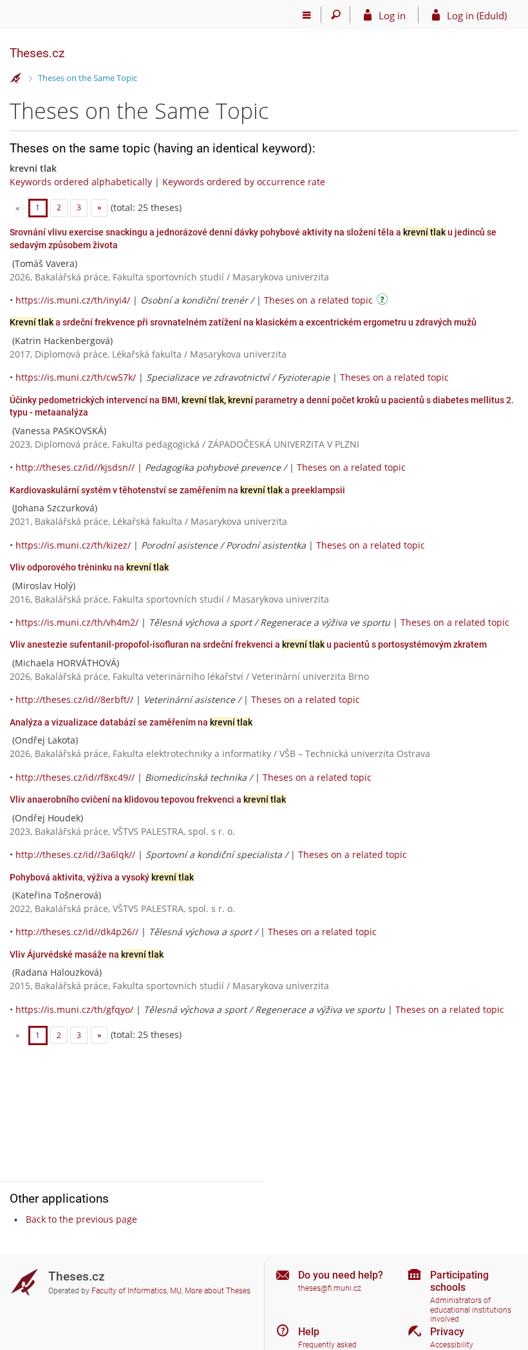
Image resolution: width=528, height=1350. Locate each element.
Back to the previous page (81, 1219)
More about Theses (217, 1290)
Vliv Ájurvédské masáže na (87, 954)
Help (308, 1332)
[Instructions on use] (384, 301)
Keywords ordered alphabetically (81, 182)
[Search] (335, 14)
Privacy (447, 1332)
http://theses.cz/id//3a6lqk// (75, 854)
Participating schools (459, 1281)
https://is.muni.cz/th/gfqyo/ (74, 1009)
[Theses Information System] (16, 78)
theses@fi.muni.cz (329, 1288)
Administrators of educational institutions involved (470, 1310)
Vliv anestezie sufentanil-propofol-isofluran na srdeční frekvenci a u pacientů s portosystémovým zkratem (248, 644)
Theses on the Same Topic (87, 78)
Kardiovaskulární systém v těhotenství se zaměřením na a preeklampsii (177, 490)
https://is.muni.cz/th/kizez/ (73, 545)
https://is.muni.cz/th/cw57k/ (75, 377)
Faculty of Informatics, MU (136, 1290)
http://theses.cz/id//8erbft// (74, 699)
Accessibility (451, 1344)
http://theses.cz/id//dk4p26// (76, 932)
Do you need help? (340, 1275)
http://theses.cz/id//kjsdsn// (75, 467)
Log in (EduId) (477, 15)
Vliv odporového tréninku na (89, 567)
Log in (392, 15)
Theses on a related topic (318, 300)
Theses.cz (37, 53)
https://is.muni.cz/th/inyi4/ (72, 300)
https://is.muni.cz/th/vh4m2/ (76, 622)
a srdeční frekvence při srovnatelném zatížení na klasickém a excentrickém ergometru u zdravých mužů (243, 322)
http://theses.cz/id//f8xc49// (75, 777)
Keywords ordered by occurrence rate (243, 182)
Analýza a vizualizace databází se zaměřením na (131, 722)
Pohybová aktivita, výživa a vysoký (102, 877)
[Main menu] (306, 14)
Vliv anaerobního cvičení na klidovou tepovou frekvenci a (148, 799)
